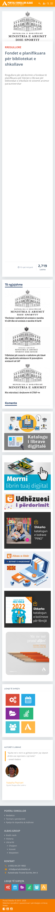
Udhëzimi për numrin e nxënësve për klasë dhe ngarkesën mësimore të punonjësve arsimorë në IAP (25, 358)
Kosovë (12, 849)
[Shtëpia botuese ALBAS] (28, 727)
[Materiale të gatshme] (12, 700)
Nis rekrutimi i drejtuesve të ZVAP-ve (22, 392)
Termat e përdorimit (15, 819)
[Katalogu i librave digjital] (12, 713)
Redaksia (10, 815)
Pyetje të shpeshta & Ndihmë (20, 822)
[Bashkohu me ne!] (12, 727)
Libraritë (10, 842)
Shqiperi (12, 845)
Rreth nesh (11, 835)
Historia (9, 838)
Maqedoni (13, 852)
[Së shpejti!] (28, 700)
